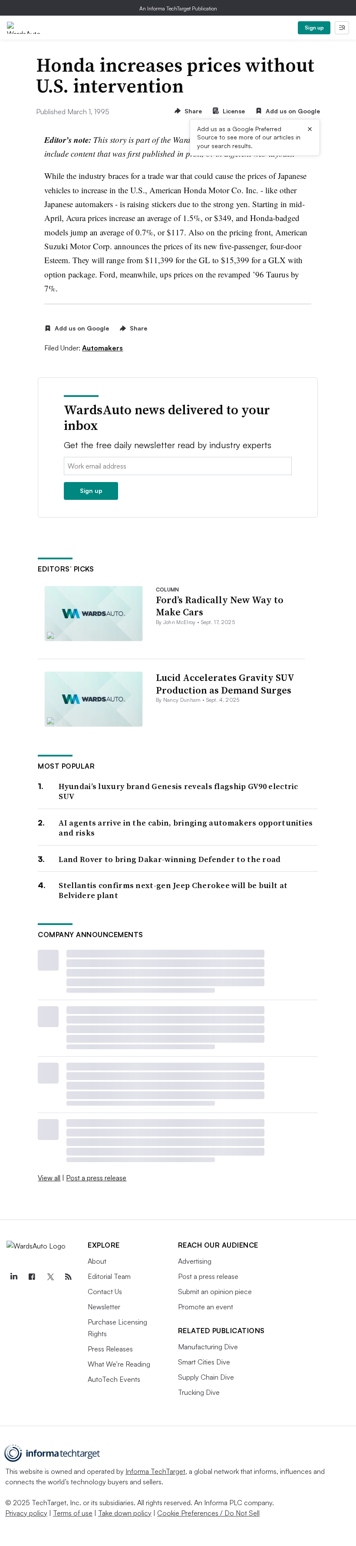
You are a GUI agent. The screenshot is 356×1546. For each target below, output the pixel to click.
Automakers (102, 348)
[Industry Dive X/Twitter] (50, 1277)
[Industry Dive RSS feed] (68, 1277)
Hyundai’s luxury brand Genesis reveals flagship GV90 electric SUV (178, 791)
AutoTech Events (114, 1379)
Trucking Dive (199, 1392)
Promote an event (205, 1306)
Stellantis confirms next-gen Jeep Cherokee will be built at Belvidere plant (173, 890)
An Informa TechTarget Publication (178, 8)
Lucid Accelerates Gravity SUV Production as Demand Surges (225, 684)
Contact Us (105, 1291)
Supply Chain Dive (206, 1377)
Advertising (194, 1261)
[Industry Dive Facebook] (32, 1277)
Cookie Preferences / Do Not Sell (208, 1513)
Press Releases (110, 1348)
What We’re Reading (119, 1364)
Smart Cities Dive (204, 1362)
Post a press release (96, 1177)
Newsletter (104, 1306)
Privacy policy (26, 1513)
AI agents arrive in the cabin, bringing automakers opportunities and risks (186, 828)
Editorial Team (109, 1276)
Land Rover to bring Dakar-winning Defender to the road (169, 859)
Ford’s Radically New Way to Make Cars (219, 606)
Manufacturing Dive (208, 1346)
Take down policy (125, 1513)
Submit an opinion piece (215, 1291)
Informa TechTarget (155, 1471)
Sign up (314, 27)
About (97, 1261)
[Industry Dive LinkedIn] (13, 1277)
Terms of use (72, 1513)
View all (49, 1177)
